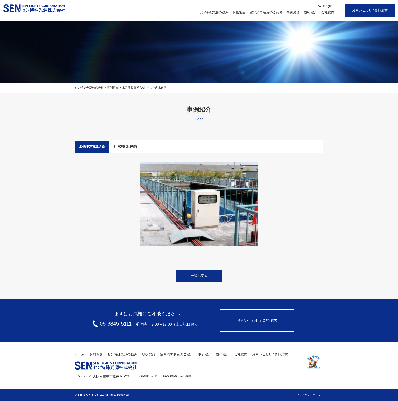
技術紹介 (310, 12)
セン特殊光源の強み (213, 12)
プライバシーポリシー (309, 394)
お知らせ (96, 354)
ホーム (80, 354)
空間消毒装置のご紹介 (266, 12)
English (328, 6)
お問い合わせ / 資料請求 (370, 10)
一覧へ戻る (199, 275)
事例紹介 (293, 12)
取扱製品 (239, 12)
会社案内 (327, 12)
